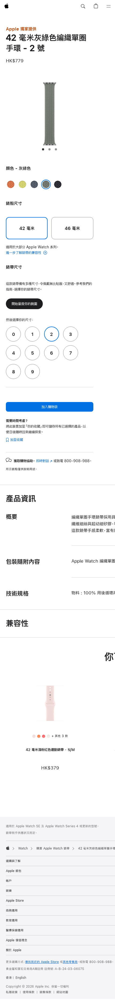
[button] (82, 6)
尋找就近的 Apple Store (42, 962)
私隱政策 (12, 992)
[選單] (108, 6)
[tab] (43, 149)
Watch (23, 848)
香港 (9, 977)
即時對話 (44, 461)
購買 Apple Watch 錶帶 (53, 848)
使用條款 (28, 992)
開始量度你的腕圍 (24, 304)
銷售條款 (45, 992)
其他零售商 (70, 962)
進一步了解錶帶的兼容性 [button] (24, 253)
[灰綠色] (46, 184)
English (21, 977)
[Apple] (8, 847)
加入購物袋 (49, 407)
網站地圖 (62, 992)
